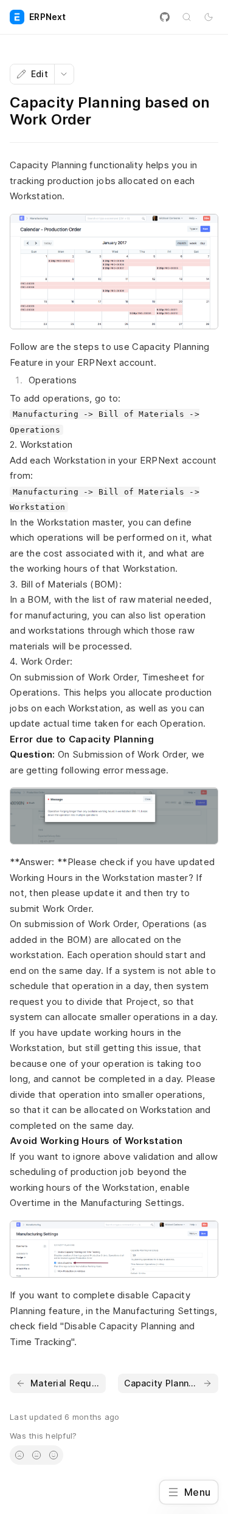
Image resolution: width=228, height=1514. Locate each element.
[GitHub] (164, 17)
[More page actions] (64, 74)
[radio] (19, 1455)
